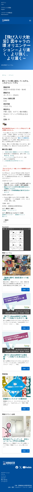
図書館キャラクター (7, 214)
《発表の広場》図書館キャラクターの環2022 (16, 152)
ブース (3, 474)
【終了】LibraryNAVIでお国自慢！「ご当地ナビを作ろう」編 (15, 317)
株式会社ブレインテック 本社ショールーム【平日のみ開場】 (16, 440)
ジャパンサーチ (9, 157)
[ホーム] (5, 20)
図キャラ (4, 216)
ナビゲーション (5, 472)
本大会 (12, 155)
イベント (11, 75)
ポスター (3, 478)
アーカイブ (4, 481)
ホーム (4, 75)
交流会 (4, 210)
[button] (5, 124)
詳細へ (24, 289)
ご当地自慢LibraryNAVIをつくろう (13, 160)
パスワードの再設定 (6, 13)
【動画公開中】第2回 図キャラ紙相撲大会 (16, 278)
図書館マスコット (20, 214)
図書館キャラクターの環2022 (15, 399)
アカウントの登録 (6, 8)
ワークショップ (12, 210)
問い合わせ (4, 479)
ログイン (3, 3)
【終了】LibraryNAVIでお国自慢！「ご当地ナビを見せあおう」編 (16, 357)
